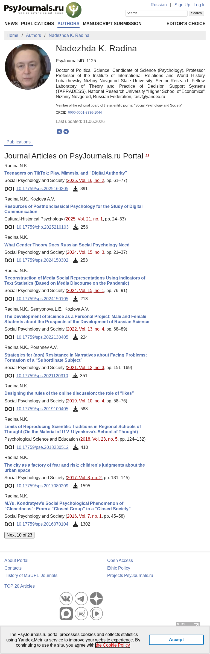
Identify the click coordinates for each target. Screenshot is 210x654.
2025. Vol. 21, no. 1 (84, 219)
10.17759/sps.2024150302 (42, 260)
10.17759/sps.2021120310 (42, 375)
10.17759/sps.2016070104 (42, 524)
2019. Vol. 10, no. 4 (85, 401)
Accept (176, 639)
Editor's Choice (186, 23)
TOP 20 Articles (19, 586)
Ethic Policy (118, 568)
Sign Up (182, 4)
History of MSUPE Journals (30, 575)
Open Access (120, 560)
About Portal (16, 560)
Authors (68, 23)
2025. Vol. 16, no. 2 (85, 180)
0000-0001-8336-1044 (85, 112)
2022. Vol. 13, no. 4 (85, 329)
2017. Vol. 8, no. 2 (84, 477)
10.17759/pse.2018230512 (42, 447)
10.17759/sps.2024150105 (42, 298)
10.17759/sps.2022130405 (42, 337)
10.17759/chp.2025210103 (42, 227)
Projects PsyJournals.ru (130, 575)
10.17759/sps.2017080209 (42, 486)
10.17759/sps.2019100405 (42, 408)
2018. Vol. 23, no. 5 (99, 439)
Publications (37, 23)
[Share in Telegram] (66, 132)
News (11, 23)
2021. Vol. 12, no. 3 (85, 367)
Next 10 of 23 (19, 535)
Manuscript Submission (112, 23)
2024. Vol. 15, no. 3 (85, 252)
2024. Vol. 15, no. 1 (85, 290)
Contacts (13, 568)
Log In (200, 4)
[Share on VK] (59, 132)
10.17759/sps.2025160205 (42, 188)
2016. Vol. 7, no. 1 (84, 516)
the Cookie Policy (113, 645)
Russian (159, 4)
